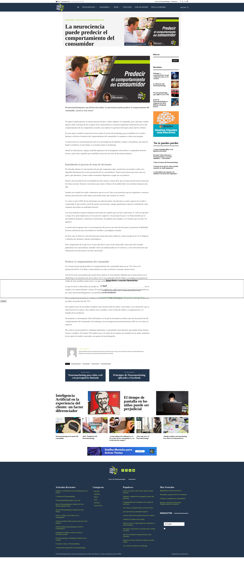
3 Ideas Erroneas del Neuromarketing (165, 162)
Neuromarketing (106, 364)
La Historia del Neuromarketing (159, 85)
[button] (184, 7)
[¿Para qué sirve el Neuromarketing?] (148, 425)
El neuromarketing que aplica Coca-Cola (161, 93)
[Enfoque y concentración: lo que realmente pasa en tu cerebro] (175, 75)
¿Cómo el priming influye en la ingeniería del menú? (163, 150)
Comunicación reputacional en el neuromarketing (70, 548)
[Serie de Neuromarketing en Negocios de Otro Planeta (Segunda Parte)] (175, 102)
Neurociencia (95, 364)
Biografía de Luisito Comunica (170, 491)
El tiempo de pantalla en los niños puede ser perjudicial (136, 403)
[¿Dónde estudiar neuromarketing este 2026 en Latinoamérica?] (175, 425)
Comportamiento (76, 364)
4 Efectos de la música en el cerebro (133, 519)
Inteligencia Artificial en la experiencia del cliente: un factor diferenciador (69, 403)
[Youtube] (187, 1)
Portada (69, 20)
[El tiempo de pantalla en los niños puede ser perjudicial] (172, 403)
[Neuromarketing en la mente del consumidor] (68, 425)
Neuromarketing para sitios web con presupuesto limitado (85, 376)
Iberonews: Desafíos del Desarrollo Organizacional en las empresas (170, 503)
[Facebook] (180, 1)
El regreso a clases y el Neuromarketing (67, 544)
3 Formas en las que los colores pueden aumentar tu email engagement (165, 167)
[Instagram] (182, 1)
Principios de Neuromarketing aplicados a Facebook (129, 376)
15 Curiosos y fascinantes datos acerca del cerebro (138, 508)
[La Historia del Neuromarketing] (175, 84)
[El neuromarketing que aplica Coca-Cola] (175, 93)
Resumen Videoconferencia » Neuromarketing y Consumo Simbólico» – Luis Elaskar (162, 156)
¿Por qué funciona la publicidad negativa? (135, 511)
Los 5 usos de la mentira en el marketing (135, 546)
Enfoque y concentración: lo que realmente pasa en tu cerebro (161, 75)
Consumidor (86, 364)
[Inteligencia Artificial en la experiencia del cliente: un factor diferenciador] (104, 403)
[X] (185, 1)
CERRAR (3, 301)
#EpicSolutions (185, 554)
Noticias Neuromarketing (89, 20)
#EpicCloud (178, 554)
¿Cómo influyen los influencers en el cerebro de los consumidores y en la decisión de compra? (122, 438)
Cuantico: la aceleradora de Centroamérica (172, 498)
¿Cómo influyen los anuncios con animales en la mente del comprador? (165, 173)
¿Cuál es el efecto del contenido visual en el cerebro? (139, 515)
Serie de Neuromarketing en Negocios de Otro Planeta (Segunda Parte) (160, 103)
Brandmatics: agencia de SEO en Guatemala (173, 494)
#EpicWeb (174, 554)
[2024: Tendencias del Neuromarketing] (95, 425)
